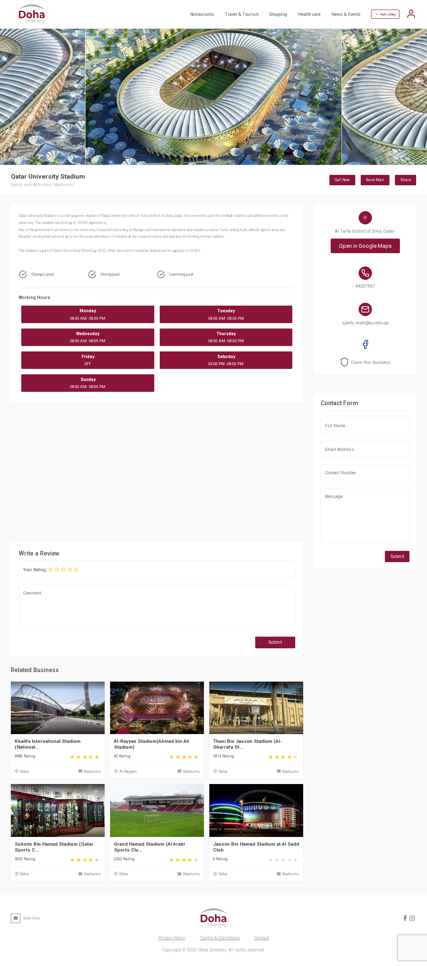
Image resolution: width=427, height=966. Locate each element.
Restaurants (202, 14)
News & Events (346, 14)
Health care (309, 14)
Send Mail (375, 180)
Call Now (342, 180)
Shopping (278, 14)
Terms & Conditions (220, 938)
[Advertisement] (157, 473)
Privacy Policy (171, 938)
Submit (275, 642)
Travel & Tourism (242, 14)
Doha (24, 771)
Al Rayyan (128, 771)
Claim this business (371, 362)
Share (405, 180)
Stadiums (91, 771)
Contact (261, 938)
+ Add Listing (385, 14)
